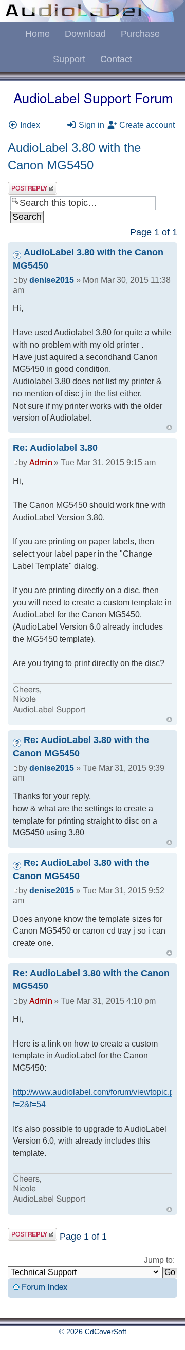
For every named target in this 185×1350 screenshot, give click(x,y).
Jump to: (159, 1260)
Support (69, 59)
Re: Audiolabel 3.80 (55, 448)
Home (37, 34)
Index (29, 125)
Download (85, 34)
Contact (116, 59)
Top (169, 427)
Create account (146, 125)
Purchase (140, 34)
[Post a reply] (32, 188)
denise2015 (51, 280)
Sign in (90, 125)
